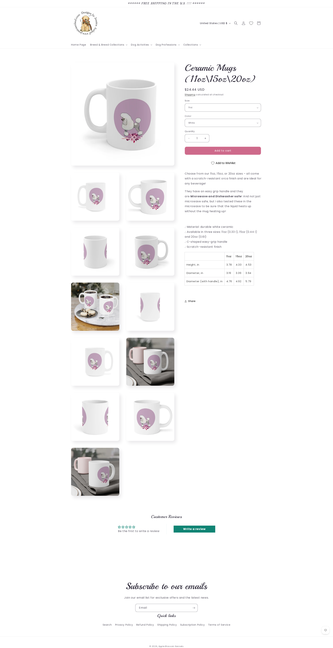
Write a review (194, 529)
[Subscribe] (194, 608)
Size (187, 100)
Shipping (190, 94)
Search (107, 624)
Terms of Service (219, 624)
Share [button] (192, 301)
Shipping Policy (167, 624)
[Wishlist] (251, 23)
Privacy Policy (124, 624)
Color (188, 116)
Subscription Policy (192, 624)
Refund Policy (145, 624)
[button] (108, 44)
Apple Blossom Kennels (171, 646)
